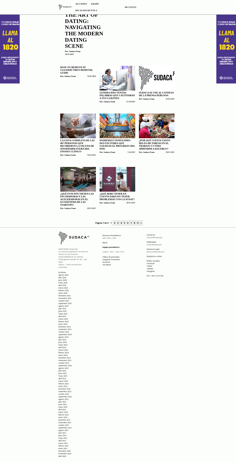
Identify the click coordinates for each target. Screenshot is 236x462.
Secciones (81, 4)
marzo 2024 (63, 350)
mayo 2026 (62, 282)
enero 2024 (62, 355)
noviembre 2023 (64, 360)
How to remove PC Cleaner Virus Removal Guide (76, 70)
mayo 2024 (62, 345)
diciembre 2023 (64, 358)
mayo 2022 (62, 407)
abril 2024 (62, 347)
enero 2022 (62, 417)
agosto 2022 (63, 399)
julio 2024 (62, 339)
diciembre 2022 (64, 389)
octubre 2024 (63, 332)
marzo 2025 (63, 319)
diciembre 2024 (64, 327)
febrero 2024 (63, 352)
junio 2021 (62, 435)
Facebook (151, 263)
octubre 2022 (63, 394)
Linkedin (150, 268)
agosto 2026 (63, 275)
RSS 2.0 (155, 276)
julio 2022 (62, 402)
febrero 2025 (63, 321)
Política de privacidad (111, 257)
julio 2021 (62, 433)
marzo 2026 (63, 288)
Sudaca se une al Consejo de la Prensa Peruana (156, 94)
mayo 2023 (62, 376)
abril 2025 (62, 316)
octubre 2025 (63, 301)
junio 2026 (62, 280)
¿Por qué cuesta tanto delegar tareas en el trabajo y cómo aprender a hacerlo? (154, 144)
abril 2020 (62, 456)
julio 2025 (62, 308)
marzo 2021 (63, 443)
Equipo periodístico (111, 247)
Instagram (151, 271)
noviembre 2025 (64, 298)
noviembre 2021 (64, 422)
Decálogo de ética (86, 10)
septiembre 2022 (65, 396)
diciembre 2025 (64, 295)
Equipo (95, 4)
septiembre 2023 (65, 365)
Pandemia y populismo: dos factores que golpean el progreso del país (117, 144)
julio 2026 (62, 277)
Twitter (149, 266)
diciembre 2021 (64, 420)
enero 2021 (62, 448)
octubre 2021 (63, 425)
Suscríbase (107, 264)
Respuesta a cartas (154, 256)
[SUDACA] (65, 7)
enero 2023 (62, 386)
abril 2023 (62, 378)
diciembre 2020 (64, 451)
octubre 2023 (63, 363)
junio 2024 (62, 342)
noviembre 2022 (64, 391)
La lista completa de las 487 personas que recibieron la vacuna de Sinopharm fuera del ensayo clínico (77, 146)
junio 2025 (62, 311)
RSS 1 (149, 276)
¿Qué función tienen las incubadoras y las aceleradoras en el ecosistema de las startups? (77, 199)
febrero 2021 (63, 446)
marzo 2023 (63, 381)
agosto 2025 (63, 306)
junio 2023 (62, 373)
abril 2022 (62, 409)
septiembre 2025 (65, 303)
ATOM (160, 276)
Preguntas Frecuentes (111, 259)
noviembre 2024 (64, 329)
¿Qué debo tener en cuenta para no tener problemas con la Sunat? (117, 196)
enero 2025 (62, 324)
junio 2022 (62, 404)
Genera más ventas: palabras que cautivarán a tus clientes (117, 95)
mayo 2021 (62, 438)
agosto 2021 (63, 430)
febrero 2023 (63, 383)
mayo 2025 (62, 314)
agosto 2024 (63, 337)
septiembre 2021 (65, 427)
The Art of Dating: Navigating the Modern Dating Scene (84, 30)
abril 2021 (62, 440)
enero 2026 (62, 293)
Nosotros (106, 262)
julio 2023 (62, 371)
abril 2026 (62, 285)
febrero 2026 (63, 290)
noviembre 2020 (64, 453)
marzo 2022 (63, 412)
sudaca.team (74, 51)
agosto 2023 (63, 368)
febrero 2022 (63, 415)
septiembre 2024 (65, 334)
